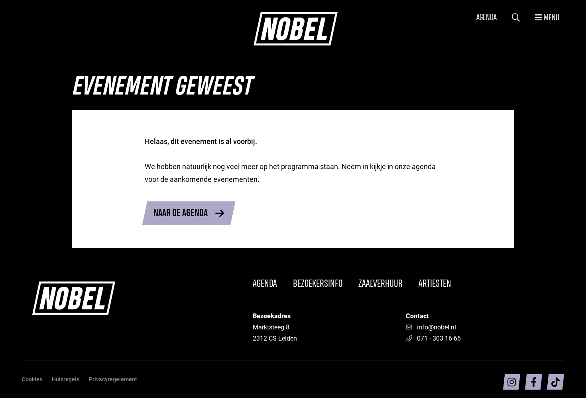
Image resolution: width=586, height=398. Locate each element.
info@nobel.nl (436, 327)
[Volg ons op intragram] (511, 382)
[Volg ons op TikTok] (555, 382)
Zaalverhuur (380, 284)
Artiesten (435, 284)
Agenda (486, 18)
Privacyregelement (113, 379)
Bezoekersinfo (317, 284)
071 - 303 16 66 (439, 338)
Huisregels (65, 379)
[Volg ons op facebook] (533, 382)
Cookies (32, 379)
